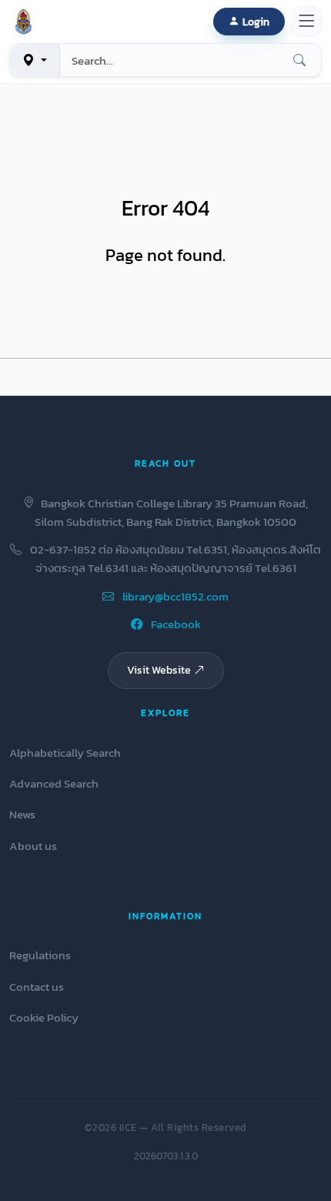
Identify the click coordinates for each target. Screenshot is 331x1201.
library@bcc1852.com (174, 596)
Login (255, 21)
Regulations (40, 955)
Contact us (36, 986)
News (22, 814)
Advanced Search (54, 783)
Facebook (175, 624)
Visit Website (159, 669)
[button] (26, 21)
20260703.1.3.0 (166, 1156)
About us (33, 846)
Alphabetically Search (65, 752)
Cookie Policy (44, 1017)
